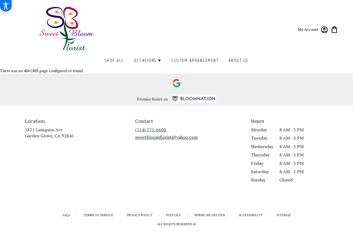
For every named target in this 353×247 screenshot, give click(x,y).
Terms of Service (98, 215)
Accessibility (251, 215)
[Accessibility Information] (6, 6)
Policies (173, 215)
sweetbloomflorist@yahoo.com (166, 137)
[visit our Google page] (176, 83)
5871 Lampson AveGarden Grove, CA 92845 (49, 133)
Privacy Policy (140, 215)
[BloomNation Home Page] (193, 98)
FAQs (66, 215)
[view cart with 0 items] (334, 29)
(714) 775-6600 (150, 130)
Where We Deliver (209, 215)
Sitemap (283, 215)
